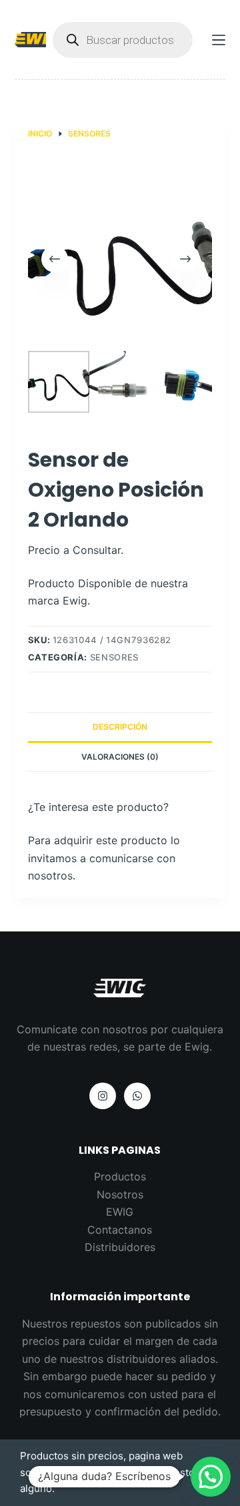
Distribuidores (120, 1247)
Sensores (114, 657)
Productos (120, 1176)
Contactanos (119, 1229)
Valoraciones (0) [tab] (120, 757)
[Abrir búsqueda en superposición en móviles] (122, 40)
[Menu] (218, 40)
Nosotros (120, 1194)
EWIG (119, 1211)
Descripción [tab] (120, 727)
